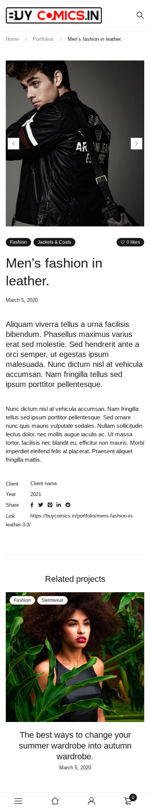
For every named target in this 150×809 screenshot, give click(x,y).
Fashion (18, 242)
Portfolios (43, 39)
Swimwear (52, 600)
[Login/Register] (91, 801)
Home (12, 39)
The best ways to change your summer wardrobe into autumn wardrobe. (75, 745)
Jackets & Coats (54, 242)
